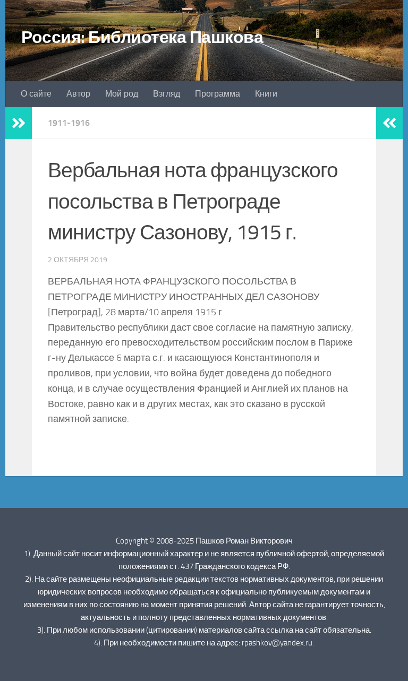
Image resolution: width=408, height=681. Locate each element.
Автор (78, 94)
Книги (266, 94)
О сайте (36, 94)
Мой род (121, 94)
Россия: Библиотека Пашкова (142, 37)
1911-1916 (69, 123)
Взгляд (166, 94)
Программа (217, 94)
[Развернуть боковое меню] (18, 123)
